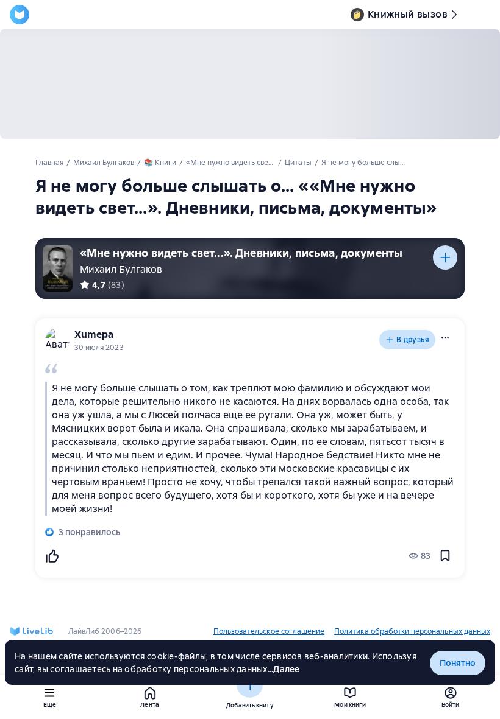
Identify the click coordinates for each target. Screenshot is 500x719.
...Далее (284, 669)
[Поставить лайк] (52, 556)
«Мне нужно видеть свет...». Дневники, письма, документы (241, 253)
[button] (445, 338)
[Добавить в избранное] (445, 556)
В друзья (412, 340)
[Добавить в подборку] (445, 257)
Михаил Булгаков (121, 269)
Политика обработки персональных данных (412, 631)
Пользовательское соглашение (268, 631)
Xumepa (93, 334)
